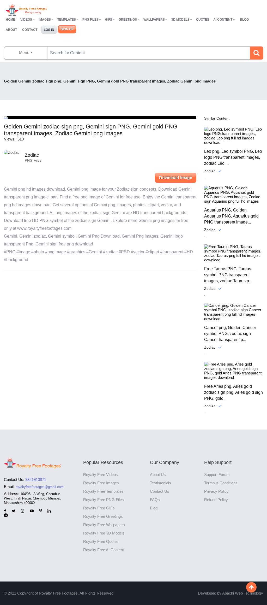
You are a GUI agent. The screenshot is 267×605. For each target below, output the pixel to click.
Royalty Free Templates (103, 491)
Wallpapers (154, 19)
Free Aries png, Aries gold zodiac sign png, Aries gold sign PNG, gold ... (233, 392)
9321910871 (35, 479)
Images (45, 19)
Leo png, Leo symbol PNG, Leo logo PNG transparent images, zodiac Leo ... (233, 157)
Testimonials (160, 483)
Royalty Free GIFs (99, 508)
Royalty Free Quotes (101, 541)
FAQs (155, 499)
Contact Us (159, 491)
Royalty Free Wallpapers (104, 524)
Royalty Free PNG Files (103, 499)
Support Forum (217, 474)
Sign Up (67, 29)
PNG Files (90, 19)
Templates (66, 19)
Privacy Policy (216, 491)
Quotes (202, 19)
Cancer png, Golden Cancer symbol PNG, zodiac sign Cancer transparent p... (230, 333)
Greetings (128, 19)
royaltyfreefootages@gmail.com (40, 487)
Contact (29, 30)
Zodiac (32, 155)
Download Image (175, 177)
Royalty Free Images (101, 483)
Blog (244, 19)
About (11, 30)
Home (10, 19)
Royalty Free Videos (100, 474)
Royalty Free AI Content (103, 550)
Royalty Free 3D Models (104, 533)
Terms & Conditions (221, 483)
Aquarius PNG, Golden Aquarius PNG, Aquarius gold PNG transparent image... (231, 216)
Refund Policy (216, 499)
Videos (26, 19)
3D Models (180, 19)
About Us (158, 474)
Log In (49, 30)
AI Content (222, 19)
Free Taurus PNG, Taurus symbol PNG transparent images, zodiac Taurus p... (228, 275)
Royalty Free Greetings (103, 516)
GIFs (108, 19)
